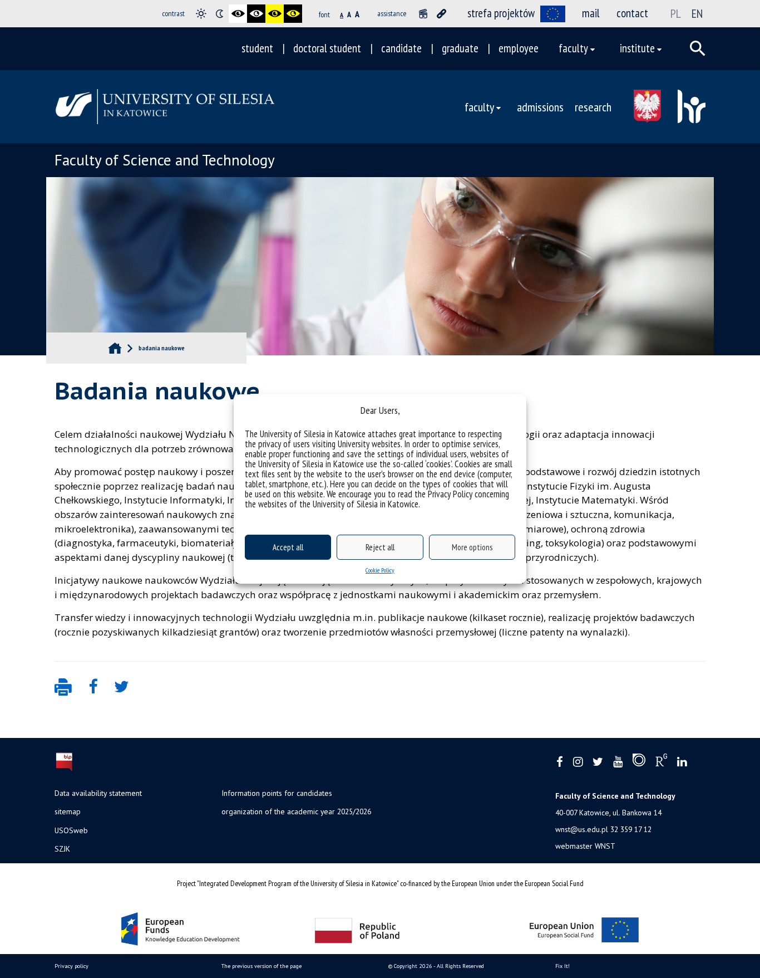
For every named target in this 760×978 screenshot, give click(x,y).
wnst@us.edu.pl (581, 829)
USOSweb (71, 830)
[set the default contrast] (201, 13)
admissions (540, 107)
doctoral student (327, 48)
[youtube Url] (618, 762)
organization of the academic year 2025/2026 (296, 811)
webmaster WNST (585, 846)
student (257, 48)
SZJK (62, 849)
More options (472, 547)
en (697, 13)
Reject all (380, 547)
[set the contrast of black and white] (238, 13)
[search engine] (697, 48)
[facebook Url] (559, 762)
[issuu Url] (639, 762)
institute (637, 48)
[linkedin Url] (682, 762)
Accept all (288, 547)
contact (632, 13)
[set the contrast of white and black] (256, 13)
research (593, 107)
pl (675, 13)
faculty (573, 48)
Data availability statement (98, 793)
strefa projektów (501, 13)
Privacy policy (71, 966)
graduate (460, 48)
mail (591, 13)
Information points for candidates (276, 793)
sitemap (68, 811)
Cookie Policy (380, 570)
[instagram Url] (578, 762)
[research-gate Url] (661, 762)
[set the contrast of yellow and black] (293, 13)
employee (519, 48)
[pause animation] (423, 13)
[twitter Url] (598, 762)
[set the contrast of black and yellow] (274, 13)
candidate (401, 48)
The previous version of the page (261, 966)
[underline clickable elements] (441, 13)
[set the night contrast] (219, 13)
